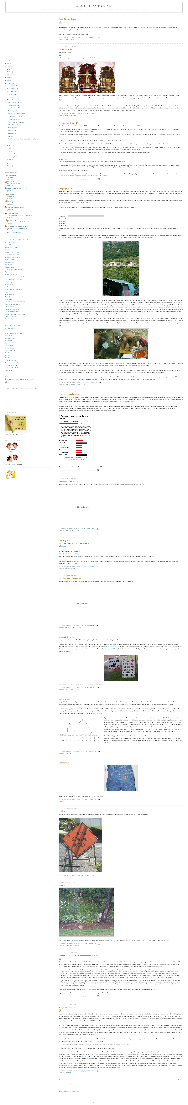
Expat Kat (12, 434)
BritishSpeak (8, 264)
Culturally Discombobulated (15, 207)
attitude (74, 181)
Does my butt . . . (65, 762)
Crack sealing (64, 811)
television (73, 115)
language (74, 472)
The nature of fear (66, 49)
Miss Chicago (9, 282)
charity (67, 689)
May (10, 148)
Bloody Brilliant (107, 581)
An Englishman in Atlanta (12, 255)
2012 (8, 72)
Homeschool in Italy (11, 274)
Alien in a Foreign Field (12, 252)
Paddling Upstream (10, 360)
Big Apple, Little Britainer (12, 257)
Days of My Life (9, 348)
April (10, 151)
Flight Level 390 (10, 350)
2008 (8, 83)
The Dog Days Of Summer (14, 183)
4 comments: (92, 179)
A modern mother (10, 328)
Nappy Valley (9, 292)
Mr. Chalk (8, 355)
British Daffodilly (10, 262)
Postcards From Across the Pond (17, 188)
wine (73, 39)
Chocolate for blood (66, 637)
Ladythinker (11, 464)
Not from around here (11, 294)
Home (121, 1080)
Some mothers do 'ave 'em (12, 309)
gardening (68, 945)
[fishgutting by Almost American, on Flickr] (121, 359)
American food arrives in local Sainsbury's (18, 222)
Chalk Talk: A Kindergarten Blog (17, 226)
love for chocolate (98, 640)
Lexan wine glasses (100, 28)
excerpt (107, 989)
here (155, 989)
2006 (8, 166)
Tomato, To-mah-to (10, 316)
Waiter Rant (8, 370)
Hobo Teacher (9, 353)
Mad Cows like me (110, 647)
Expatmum (8, 272)
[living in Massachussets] (11, 478)
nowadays (151, 318)
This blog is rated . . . (67, 540)
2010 (8, 77)
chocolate (75, 689)
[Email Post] (99, 37)
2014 (8, 66)
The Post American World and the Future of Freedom (80, 955)
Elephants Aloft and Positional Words (17, 228)
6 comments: (91, 470)
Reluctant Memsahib (11, 365)
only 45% (147, 1052)
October (11, 91)
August (11, 97)
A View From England (11, 247)
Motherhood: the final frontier (13, 289)
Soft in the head (9, 307)
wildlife (76, 945)
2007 (8, 163)
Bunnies (62, 885)
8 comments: (92, 37)
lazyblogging (74, 530)
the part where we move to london (15, 314)
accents (67, 181)
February (11, 157)
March (11, 154)
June (10, 145)
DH (65, 801)
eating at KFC (123, 556)
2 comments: (92, 799)
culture (74, 998)
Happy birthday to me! (67, 19)
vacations (86, 384)
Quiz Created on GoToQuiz (76, 459)
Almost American (94, 6)
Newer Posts (62, 1080)
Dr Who (82, 95)
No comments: (93, 382)
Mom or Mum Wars (10, 284)
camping (67, 39)
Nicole (20, 434)
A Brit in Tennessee (13, 182)
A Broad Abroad (9, 245)
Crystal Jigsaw (9, 345)
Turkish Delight (9, 319)
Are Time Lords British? (68, 123)
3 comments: (91, 528)
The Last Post (10, 190)
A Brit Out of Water (10, 242)
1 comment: (91, 566)
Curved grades (64, 699)
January (11, 159)
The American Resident (14, 233)
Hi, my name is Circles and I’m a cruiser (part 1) (19, 215)
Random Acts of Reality (12, 363)
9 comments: (91, 113)
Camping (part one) (66, 188)
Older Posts (180, 1080)
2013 (8, 69)
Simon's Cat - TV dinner (68, 481)
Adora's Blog (11, 194)
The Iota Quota (11, 220)
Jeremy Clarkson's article (84, 162)
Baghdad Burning (10, 338)
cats (66, 530)
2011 (8, 75)
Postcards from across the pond (14, 297)
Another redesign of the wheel (13, 333)
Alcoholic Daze (11, 175)
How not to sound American (70, 394)
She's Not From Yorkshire (12, 304)
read (98, 1041)
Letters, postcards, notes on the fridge (16, 277)
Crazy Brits (8, 343)
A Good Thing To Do (115, 649)
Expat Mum (10, 201)
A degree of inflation (67, 1007)
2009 (8, 80)
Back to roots (10, 177)
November (12, 88)
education (68, 753)
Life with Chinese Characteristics (14, 279)
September (12, 94)
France (73, 384)
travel (79, 384)
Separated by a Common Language (15, 302)
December (12, 86)
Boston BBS (8, 341)
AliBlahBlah (8, 250)
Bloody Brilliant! (10, 259)
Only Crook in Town (11, 358)
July (10, 100)
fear (66, 115)
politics (79, 627)
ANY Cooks (8, 336)
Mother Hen (8, 287)
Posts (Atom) (70, 1084)
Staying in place (11, 196)
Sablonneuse (8, 299)
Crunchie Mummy (10, 267)
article (70, 397)
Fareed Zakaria (121, 962)
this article (77, 556)
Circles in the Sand (12, 213)
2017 (8, 63)
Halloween (10, 209)
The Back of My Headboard (13, 368)
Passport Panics (11, 203)
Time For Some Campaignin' (70, 578)
